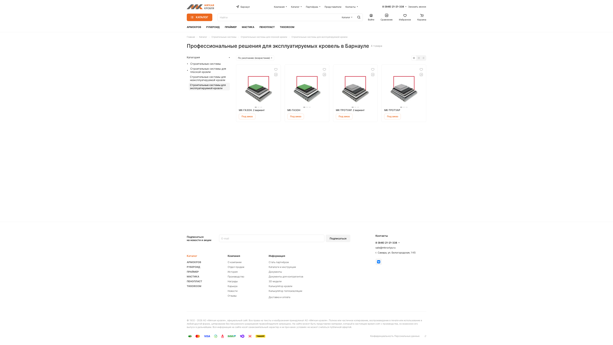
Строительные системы (205, 63)
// (425, 336)
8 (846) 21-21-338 (393, 6)
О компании (235, 262)
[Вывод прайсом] (423, 58)
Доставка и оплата (279, 297)
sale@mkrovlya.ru (385, 247)
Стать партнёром (279, 262)
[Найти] (359, 17)
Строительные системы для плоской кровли (208, 70)
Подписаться (338, 238)
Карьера (232, 286)
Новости (233, 290)
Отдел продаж (236, 266)
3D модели (275, 281)
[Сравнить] (275, 74)
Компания (234, 255)
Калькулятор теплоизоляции (285, 290)
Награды (233, 281)
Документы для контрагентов (286, 276)
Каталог (192, 255)
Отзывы (232, 295)
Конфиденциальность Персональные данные (395, 336)
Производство (236, 276)
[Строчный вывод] (418, 58)
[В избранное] (275, 69)
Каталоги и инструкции (282, 266)
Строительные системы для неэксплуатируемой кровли (208, 78)
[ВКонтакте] (378, 262)
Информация (277, 255)
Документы (275, 271)
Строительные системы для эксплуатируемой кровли (208, 86)
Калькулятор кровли (280, 286)
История (233, 271)
